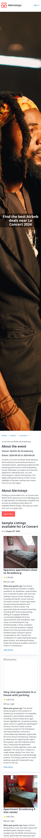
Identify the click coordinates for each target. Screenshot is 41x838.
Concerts (23, 435)
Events (13, 435)
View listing (8, 650)
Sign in (36, 5)
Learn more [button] (8, 514)
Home (4, 435)
